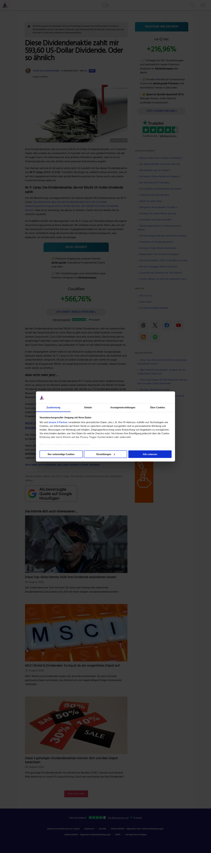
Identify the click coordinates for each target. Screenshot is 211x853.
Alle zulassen (150, 454)
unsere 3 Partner (58, 422)
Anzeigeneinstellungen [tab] (122, 407)
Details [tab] (88, 407)
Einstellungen (103, 454)
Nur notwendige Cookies (61, 454)
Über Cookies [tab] (157, 407)
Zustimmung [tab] (53, 407)
